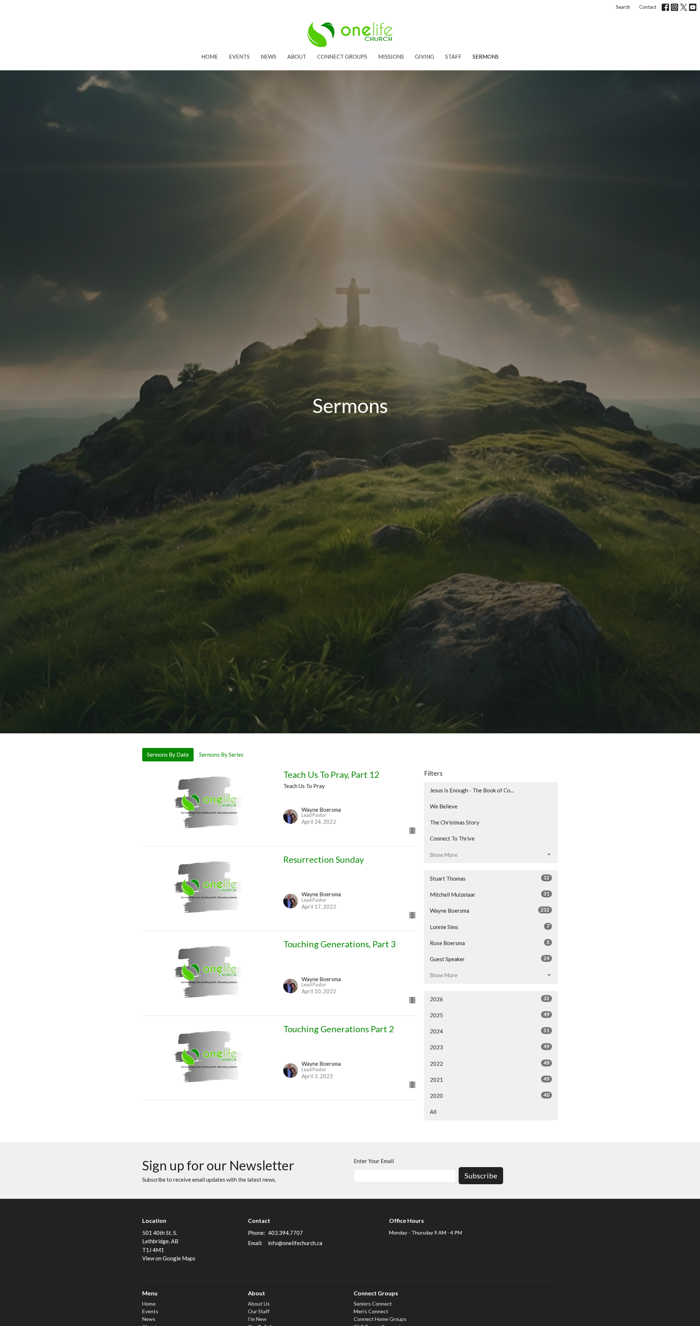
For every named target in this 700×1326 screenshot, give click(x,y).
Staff (453, 56)
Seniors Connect (373, 1303)
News (268, 56)
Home (209, 56)
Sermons (485, 56)
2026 (489, 998)
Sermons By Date (168, 754)
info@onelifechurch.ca (295, 1243)
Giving (424, 56)
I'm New (257, 1319)
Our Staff (258, 1311)
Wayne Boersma (489, 910)
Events (239, 56)
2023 (489, 1047)
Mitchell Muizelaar (489, 894)
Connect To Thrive (452, 838)
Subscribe (480, 1175)
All (433, 1111)
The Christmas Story (454, 822)
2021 (489, 1079)
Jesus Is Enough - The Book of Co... (472, 790)
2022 (489, 1063)
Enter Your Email (374, 1161)
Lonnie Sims (489, 926)
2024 (489, 1030)
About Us (259, 1303)
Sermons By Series (221, 754)
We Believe (444, 806)
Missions (391, 56)
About (296, 56)
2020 (489, 1095)
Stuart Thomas (489, 878)
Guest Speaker (489, 958)
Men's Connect (371, 1311)
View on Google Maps (168, 1258)
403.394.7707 (285, 1232)
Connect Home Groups (380, 1319)
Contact (647, 7)
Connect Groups (342, 56)
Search (623, 7)
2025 (489, 1014)
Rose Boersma (489, 942)
